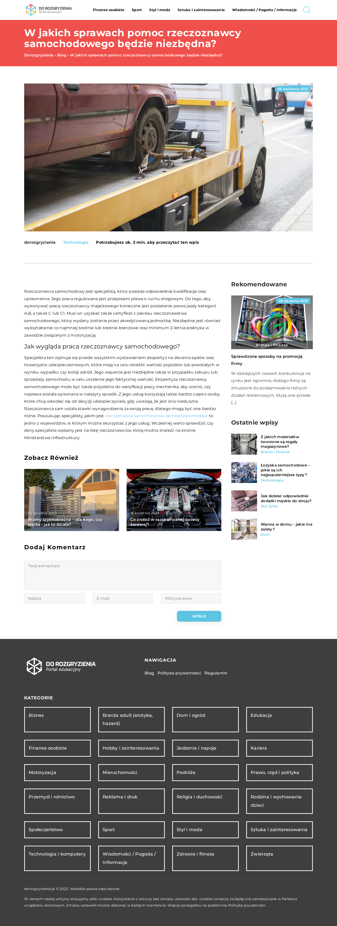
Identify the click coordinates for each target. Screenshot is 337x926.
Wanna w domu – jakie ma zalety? (286, 527)
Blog (149, 673)
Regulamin (216, 673)
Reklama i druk (120, 797)
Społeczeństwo (46, 829)
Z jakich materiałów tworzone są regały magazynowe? (280, 441)
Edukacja (261, 715)
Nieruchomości (120, 772)
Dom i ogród (191, 715)
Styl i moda (159, 10)
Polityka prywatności (179, 673)
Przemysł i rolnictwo (52, 797)
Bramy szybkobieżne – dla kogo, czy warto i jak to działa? (65, 522)
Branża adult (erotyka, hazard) (128, 719)
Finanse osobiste (108, 10)
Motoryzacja (42, 772)
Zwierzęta (262, 854)
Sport (137, 10)
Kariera (259, 748)
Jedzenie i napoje (196, 748)
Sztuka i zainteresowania (201, 10)
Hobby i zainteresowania (131, 748)
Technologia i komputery (57, 854)
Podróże (186, 772)
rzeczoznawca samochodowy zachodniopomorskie (156, 415)
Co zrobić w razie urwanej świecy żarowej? (165, 522)
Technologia (76, 242)
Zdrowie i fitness (195, 854)
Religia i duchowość (199, 797)
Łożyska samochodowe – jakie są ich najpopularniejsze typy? (285, 470)
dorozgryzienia (40, 242)
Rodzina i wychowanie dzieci (276, 801)
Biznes (36, 715)
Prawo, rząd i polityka (275, 772)
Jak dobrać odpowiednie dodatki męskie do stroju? (286, 498)
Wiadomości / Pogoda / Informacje (264, 10)
